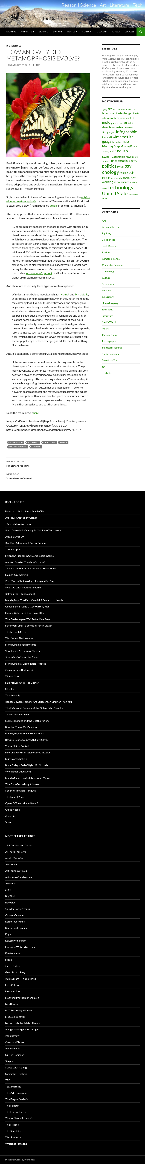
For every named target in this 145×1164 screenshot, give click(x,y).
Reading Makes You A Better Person (25, 543)
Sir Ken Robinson (14, 1054)
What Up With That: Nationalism (23, 587)
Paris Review (12, 1035)
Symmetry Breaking (16, 1073)
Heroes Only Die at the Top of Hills (24, 612)
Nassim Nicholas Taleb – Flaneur (22, 1023)
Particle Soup (109, 334)
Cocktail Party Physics (17, 908)
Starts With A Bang (16, 1067)
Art (104, 220)
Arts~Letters (27, 31)
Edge (8, 934)
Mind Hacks (11, 1004)
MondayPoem (128, 146)
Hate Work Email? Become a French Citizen (28, 625)
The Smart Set (13, 1130)
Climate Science (111, 258)
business (108, 113)
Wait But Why (13, 1137)
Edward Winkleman (15, 940)
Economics (108, 284)
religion (124, 172)
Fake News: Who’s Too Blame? (22, 682)
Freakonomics (13, 953)
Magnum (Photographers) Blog (22, 997)
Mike (37, 65)
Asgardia (10, 815)
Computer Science (112, 265)
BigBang (43, 31)
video (104, 198)
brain (135, 109)
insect (63, 442)
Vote (8, 822)
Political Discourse (112, 347)
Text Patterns (13, 1086)
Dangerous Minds (15, 921)
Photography (109, 341)
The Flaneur (12, 1105)
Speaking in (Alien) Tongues (20, 790)
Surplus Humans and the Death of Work (27, 720)
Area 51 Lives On (14, 536)
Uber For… (11, 689)
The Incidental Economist (19, 1118)
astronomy (119, 109)
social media (116, 178)
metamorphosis (18, 446)
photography (120, 161)
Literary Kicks (12, 991)
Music (105, 328)
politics (109, 166)
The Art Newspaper (16, 1092)
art (110, 109)
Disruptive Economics (17, 927)
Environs (57, 31)
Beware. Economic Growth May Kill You (26, 739)
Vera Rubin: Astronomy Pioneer (22, 650)
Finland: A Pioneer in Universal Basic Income (29, 555)
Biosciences (13, 45)
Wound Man (12, 676)
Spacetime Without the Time (21, 657)
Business (107, 252)
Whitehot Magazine (16, 1143)
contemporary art (120, 118)
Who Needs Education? (18, 771)
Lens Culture (12, 984)
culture (128, 122)
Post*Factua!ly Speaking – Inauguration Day (29, 581)
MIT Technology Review (18, 1010)
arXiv (8, 889)
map (125, 141)
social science (121, 182)
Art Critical (11, 864)
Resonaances (12, 1048)
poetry (133, 160)
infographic (126, 131)
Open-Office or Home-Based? (21, 803)
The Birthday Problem (17, 714)
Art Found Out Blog (16, 870)
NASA (113, 151)
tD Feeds (116, 31)
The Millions (12, 1124)
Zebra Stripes (12, 549)
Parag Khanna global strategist (22, 1029)
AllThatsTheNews (15, 851)
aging (104, 109)
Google (106, 132)
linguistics (116, 142)
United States (116, 193)
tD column (101, 31)
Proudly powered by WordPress (20, 1159)
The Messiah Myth (15, 631)
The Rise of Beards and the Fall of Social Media (30, 568)
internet (121, 137)
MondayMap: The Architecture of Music (27, 777)
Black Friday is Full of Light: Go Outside (26, 765)
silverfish (64, 294)
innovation (108, 137)
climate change (123, 113)
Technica (86, 31)
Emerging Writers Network (20, 946)
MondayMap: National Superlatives (24, 733)
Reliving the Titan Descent (20, 593)
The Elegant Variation (17, 1099)
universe (134, 194)
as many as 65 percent (39, 273)
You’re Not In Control (19, 476)
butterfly (33, 442)
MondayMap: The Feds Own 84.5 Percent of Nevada (34, 600)
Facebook (129, 127)
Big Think (10, 896)
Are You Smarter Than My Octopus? (25, 562)
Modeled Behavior (15, 1016)
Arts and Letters (111, 226)
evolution (49, 442)
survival (36, 446)
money (105, 151)
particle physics (125, 156)
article (53, 205)
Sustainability (109, 360)
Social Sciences (110, 353)
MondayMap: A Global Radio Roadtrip (25, 663)
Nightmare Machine (18, 463)
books (130, 109)
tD (103, 366)
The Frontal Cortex (16, 1111)
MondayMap (111, 146)
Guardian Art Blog (15, 972)
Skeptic (9, 1061)
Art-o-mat (10, 883)
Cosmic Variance (14, 915)
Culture (106, 277)
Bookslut (10, 902)
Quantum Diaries (14, 1042)
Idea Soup (72, 31)
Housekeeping (110, 303)
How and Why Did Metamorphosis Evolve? (28, 752)
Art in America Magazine (18, 877)
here (36, 412)
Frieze (8, 959)
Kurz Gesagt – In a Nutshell (20, 978)
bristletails (81, 294)
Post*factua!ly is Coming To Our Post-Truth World (33, 530)
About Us (11, 31)
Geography (108, 296)
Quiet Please (12, 809)
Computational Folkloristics (20, 669)
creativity (119, 123)
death (106, 127)
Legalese (129, 31)
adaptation (16, 442)
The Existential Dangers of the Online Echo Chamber (34, 708)
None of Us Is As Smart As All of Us (24, 511)
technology (121, 187)
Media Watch (109, 322)
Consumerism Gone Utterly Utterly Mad (27, 606)
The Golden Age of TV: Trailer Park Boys (27, 619)
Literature (107, 315)
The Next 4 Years (15, 796)
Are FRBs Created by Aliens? (21, 517)
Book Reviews (110, 246)
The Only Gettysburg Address (22, 784)
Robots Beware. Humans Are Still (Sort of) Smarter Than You (38, 701)
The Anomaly (12, 695)
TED (7, 1080)
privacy (120, 167)
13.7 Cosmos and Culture (19, 845)
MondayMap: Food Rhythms (20, 644)
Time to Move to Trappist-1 (20, 524)
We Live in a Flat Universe (19, 638)
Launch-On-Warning (16, 574)
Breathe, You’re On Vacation (21, 727)
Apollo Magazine (14, 858)
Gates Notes (12, 965)
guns (113, 132)
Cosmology (108, 271)
